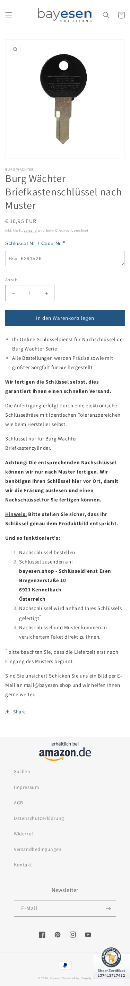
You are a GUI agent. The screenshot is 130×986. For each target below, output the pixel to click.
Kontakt (23, 865)
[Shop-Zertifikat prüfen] (111, 983)
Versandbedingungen (38, 849)
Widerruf (23, 834)
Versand (30, 230)
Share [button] (19, 712)
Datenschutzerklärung (39, 818)
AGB (18, 803)
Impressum (26, 787)
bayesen (56, 978)
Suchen (22, 771)
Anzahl (11, 280)
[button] (8, 15)
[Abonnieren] (108, 909)
